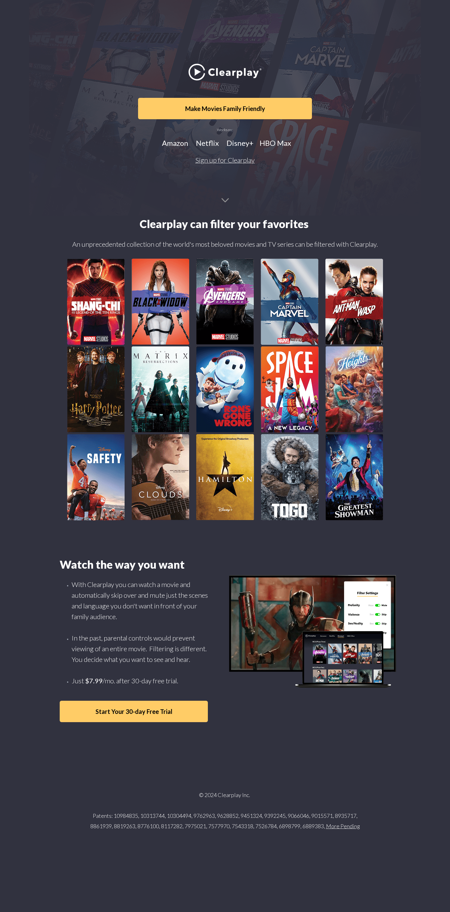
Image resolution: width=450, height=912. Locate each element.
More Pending (343, 826)
